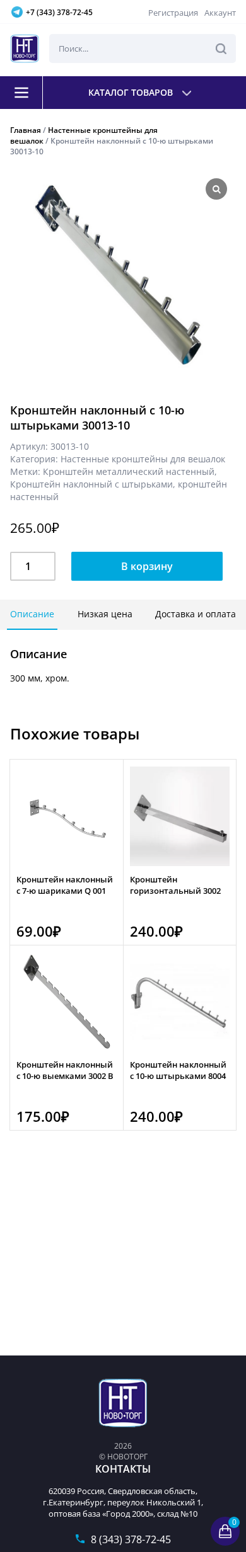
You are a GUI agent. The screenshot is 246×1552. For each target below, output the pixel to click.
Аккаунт (220, 12)
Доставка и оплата (195, 614)
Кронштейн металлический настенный (128, 471)
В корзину (147, 566)
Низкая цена (105, 614)
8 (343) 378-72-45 (131, 1539)
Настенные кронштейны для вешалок (143, 459)
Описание (32, 614)
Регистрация (173, 12)
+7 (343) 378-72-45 (59, 12)
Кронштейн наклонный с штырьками (91, 484)
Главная (25, 130)
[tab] (32, 615)
